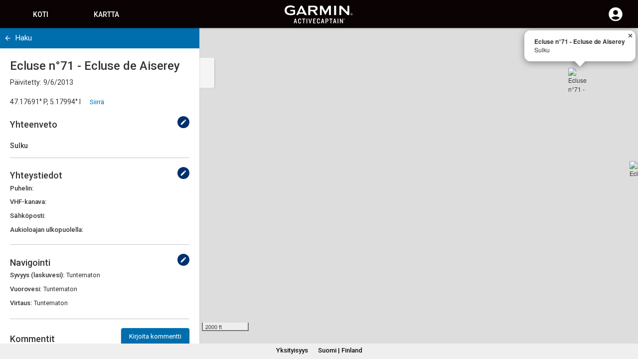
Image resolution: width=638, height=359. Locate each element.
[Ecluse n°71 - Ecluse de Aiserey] (580, 80)
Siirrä (97, 102)
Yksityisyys (292, 350)
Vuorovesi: (25, 289)
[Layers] (621, 45)
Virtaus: (21, 303)
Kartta (106, 14)
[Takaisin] (7, 38)
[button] (625, 313)
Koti (40, 14)
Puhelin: (21, 188)
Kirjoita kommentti (155, 336)
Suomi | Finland (340, 350)
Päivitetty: (25, 82)
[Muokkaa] (183, 122)
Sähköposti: (27, 215)
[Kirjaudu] (616, 20)
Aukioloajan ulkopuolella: (46, 229)
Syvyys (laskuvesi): (37, 275)
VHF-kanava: (28, 201)
